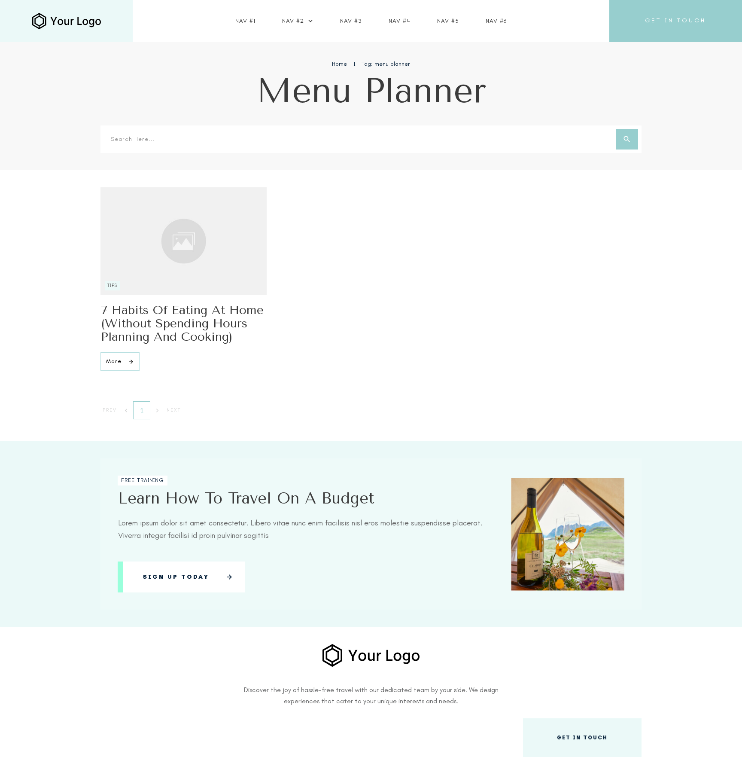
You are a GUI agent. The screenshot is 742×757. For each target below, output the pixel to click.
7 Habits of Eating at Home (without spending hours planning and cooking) (182, 323)
